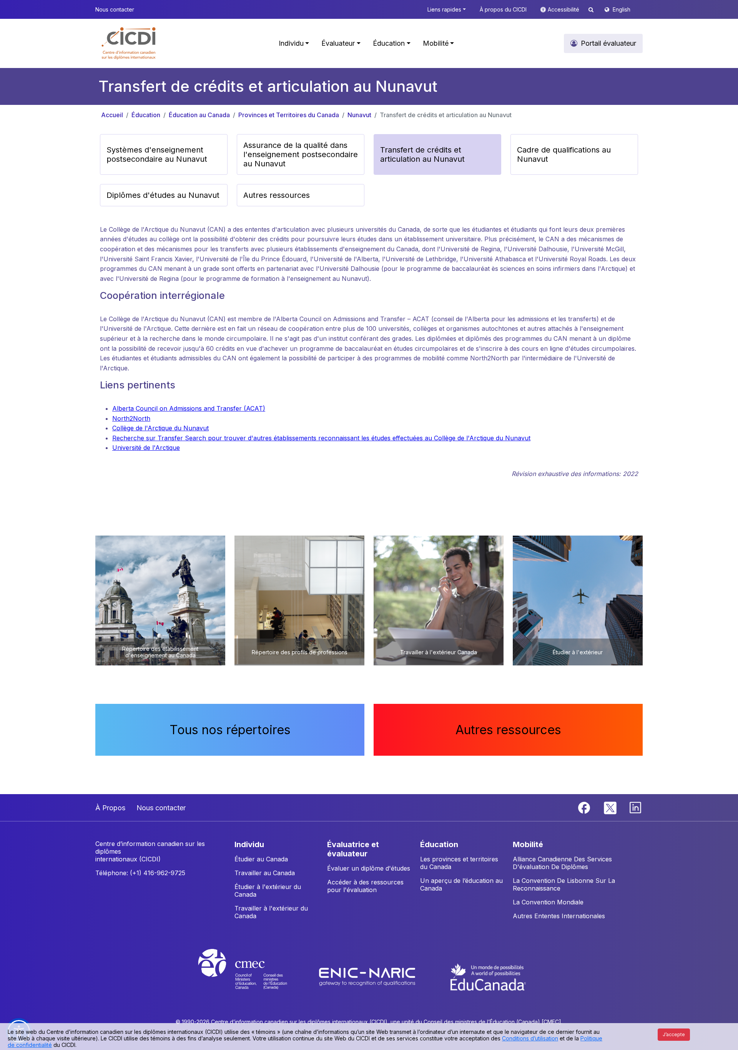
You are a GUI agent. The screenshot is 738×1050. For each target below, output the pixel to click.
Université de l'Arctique (146, 447)
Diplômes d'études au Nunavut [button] (162, 195)
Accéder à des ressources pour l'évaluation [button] (365, 886)
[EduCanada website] (488, 976)
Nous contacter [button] (114, 9)
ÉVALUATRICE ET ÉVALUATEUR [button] (353, 849)
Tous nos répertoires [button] (230, 729)
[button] (129, 43)
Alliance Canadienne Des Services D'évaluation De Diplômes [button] (562, 863)
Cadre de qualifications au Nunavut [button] (564, 154)
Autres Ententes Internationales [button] (559, 916)
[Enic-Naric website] (368, 976)
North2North (131, 418)
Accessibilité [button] (564, 9)
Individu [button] (291, 43)
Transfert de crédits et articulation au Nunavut (446, 115)
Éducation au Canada (199, 115)
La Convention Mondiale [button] (548, 902)
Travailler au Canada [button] (264, 873)
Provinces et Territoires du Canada (288, 115)
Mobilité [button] (436, 43)
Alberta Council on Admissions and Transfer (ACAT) (188, 408)
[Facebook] (585, 807)
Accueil (112, 115)
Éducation (145, 115)
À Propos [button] (110, 808)
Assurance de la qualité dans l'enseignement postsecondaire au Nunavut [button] (300, 154)
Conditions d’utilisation (530, 1038)
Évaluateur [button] (338, 43)
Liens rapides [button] (444, 9)
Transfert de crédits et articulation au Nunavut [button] (422, 154)
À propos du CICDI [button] (503, 9)
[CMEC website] (252, 976)
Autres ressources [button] (276, 195)
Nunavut (359, 115)
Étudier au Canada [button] (261, 859)
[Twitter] (610, 807)
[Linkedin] (635, 807)
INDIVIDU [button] (249, 844)
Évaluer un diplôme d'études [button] (368, 868)
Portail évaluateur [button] (608, 43)
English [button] (621, 9)
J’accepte (674, 1034)
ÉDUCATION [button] (439, 844)
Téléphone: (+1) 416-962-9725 (140, 873)
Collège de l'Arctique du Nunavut (160, 428)
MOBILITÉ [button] (528, 844)
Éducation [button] (389, 43)
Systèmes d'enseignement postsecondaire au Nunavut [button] (156, 154)
